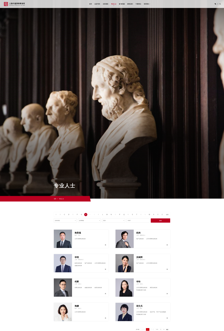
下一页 (152, 329)
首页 (90, 4)
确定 (167, 329)
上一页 (143, 329)
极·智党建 (122, 4)
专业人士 (113, 4)
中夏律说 (138, 4)
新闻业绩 (130, 4)
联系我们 (146, 4)
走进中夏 (97, 4)
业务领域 (105, 4)
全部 (167, 214)
